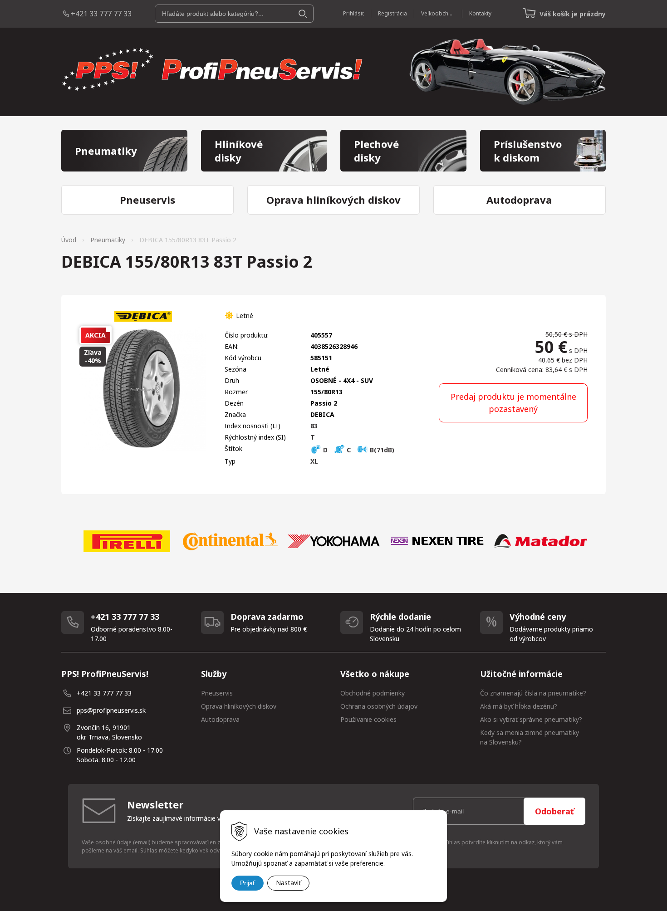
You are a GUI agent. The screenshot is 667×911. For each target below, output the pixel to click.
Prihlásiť (353, 13)
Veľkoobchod (438, 13)
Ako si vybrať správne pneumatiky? (531, 719)
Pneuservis (217, 693)
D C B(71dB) (357, 450)
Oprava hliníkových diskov (238, 706)
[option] (126, 541)
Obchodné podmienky (372, 693)
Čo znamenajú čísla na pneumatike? (533, 693)
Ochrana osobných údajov (378, 706)
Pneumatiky (107, 239)
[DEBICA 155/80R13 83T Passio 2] (142, 389)
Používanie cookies (368, 719)
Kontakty (480, 13)
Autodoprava (220, 719)
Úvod (68, 239)
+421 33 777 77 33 (101, 14)
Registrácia (392, 13)
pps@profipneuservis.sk (111, 710)
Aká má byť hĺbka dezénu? (518, 706)
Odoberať (554, 811)
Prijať (247, 883)
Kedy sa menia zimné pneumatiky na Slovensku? (529, 737)
